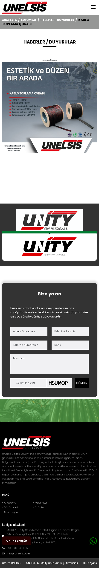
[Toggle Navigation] (93, 7)
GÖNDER (81, 383)
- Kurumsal (40, 502)
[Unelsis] (24, 7)
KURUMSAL (28, 20)
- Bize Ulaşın (10, 512)
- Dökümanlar (11, 507)
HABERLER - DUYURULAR (57, 20)
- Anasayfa (9, 502)
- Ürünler (38, 507)
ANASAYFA (9, 20)
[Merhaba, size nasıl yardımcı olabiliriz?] (93, 541)
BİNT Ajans (90, 563)
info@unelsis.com (18, 553)
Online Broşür (16, 541)
